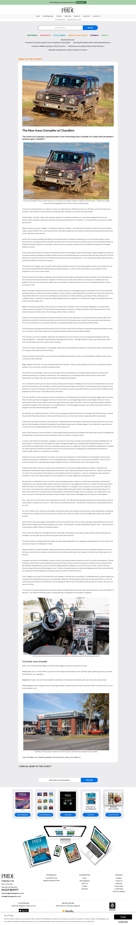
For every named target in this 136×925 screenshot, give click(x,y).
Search (90, 28)
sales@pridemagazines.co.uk (11, 896)
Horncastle (56, 757)
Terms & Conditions (119, 891)
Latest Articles (113, 815)
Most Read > (32, 35)
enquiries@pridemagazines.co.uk (12, 893)
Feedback (119, 878)
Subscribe (68, 16)
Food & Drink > (59, 35)
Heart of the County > (78, 35)
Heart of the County (30, 59)
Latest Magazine (22, 815)
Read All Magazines (45, 815)
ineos (62, 757)
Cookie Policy (123, 922)
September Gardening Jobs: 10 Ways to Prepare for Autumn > (68, 50)
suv (79, 757)
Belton (32, 757)
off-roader (74, 757)
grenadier (48, 757)
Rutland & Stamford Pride (74, 19)
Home (38, 16)
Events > (105, 35)
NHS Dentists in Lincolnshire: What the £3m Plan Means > (86, 46)
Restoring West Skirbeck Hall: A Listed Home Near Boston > (92, 42)
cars (36, 757)
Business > (95, 35)
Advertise (86, 16)
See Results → (81, 2)
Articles (59, 16)
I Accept (123, 917)
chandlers (41, 757)
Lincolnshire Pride (60, 19)
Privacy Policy (118, 886)
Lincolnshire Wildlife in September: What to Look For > (49, 46)
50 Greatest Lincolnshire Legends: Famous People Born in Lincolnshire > (48, 42)
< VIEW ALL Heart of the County (34, 766)
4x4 (27, 757)
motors (67, 757)
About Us (77, 16)
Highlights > (45, 35)
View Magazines (48, 16)
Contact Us (96, 16)
